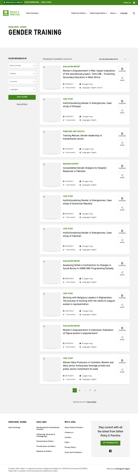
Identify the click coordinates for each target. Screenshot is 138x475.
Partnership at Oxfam (44, 441)
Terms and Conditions (73, 452)
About (112, 13)
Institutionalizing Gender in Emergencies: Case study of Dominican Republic (87, 202)
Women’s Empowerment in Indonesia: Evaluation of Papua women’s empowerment (88, 332)
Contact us (69, 432)
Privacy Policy (70, 447)
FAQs (67, 442)
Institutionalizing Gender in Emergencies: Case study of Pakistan (87, 235)
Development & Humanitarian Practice (48, 428)
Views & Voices (46, 2)
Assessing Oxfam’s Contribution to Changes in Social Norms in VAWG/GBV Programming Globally (88, 267)
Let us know (91, 402)
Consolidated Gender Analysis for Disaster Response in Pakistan (85, 170)
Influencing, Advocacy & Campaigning (45, 435)
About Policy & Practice (74, 427)
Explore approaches (97, 13)
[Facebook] (134, 2)
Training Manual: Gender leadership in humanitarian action (82, 137)
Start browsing (31, 13)
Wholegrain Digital (123, 469)
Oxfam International (32, 2)
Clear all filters (22, 104)
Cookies (68, 437)
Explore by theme (78, 13)
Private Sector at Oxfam (45, 446)
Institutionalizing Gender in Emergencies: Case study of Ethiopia (87, 105)
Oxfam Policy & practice (14, 2)
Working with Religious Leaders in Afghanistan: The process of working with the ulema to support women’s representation (89, 301)
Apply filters (22, 97)
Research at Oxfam (43, 451)
